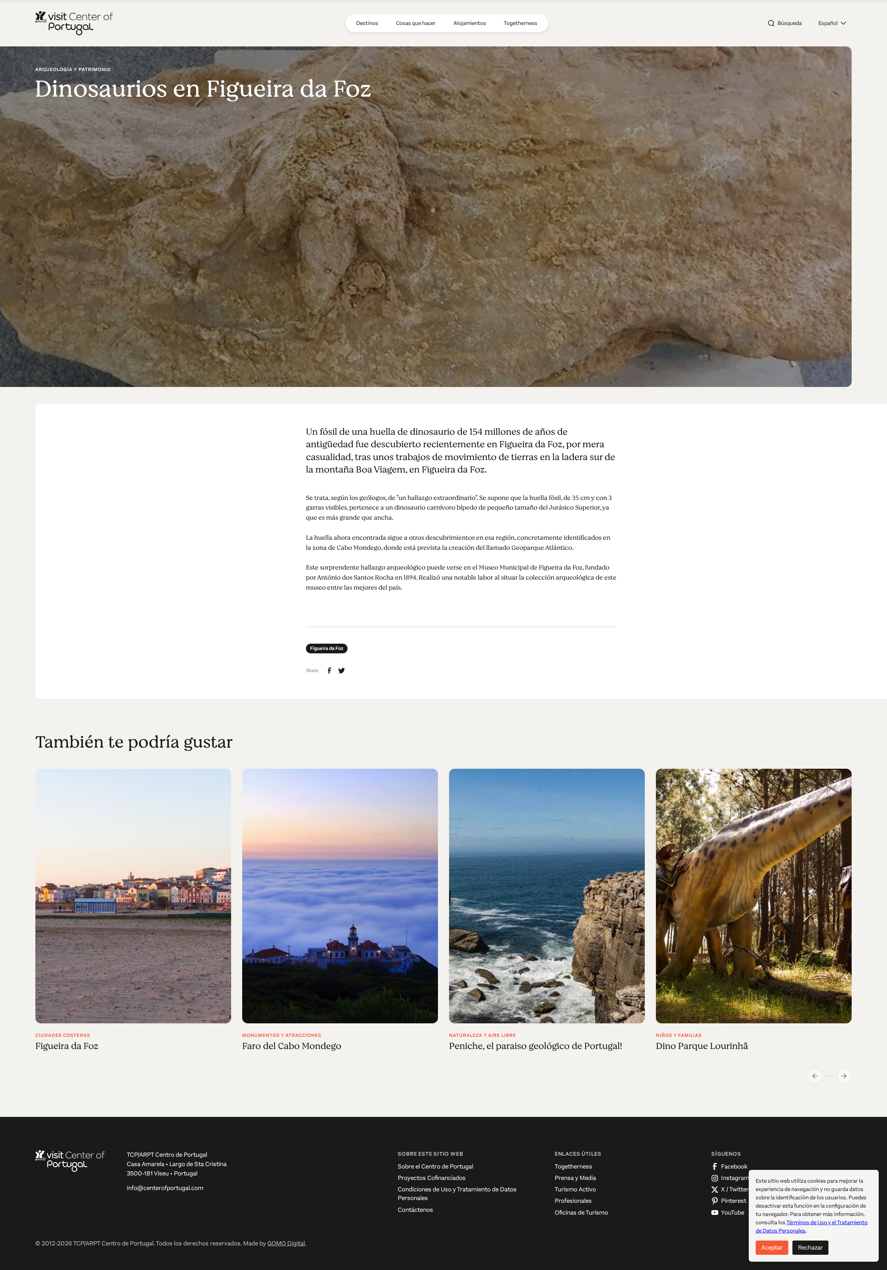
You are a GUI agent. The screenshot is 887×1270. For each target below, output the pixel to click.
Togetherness (573, 1166)
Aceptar (772, 1247)
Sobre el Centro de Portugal (435, 1166)
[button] (832, 23)
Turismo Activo (575, 1189)
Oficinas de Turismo (581, 1212)
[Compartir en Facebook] (329, 671)
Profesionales (573, 1201)
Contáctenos (415, 1210)
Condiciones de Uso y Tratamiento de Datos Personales (457, 1193)
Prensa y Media (575, 1178)
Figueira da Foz (326, 648)
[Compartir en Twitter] (341, 670)
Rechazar (810, 1247)
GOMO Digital (286, 1243)
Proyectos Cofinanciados (432, 1178)
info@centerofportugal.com (165, 1188)
